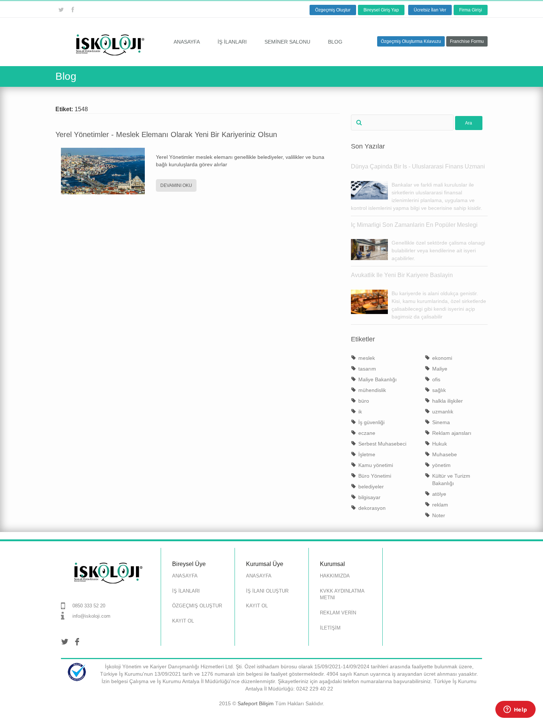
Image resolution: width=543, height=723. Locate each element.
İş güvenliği (371, 422)
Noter (438, 515)
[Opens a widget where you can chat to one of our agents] (515, 710)
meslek (366, 358)
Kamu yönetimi (375, 465)
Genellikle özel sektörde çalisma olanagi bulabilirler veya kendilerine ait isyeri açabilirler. (438, 250)
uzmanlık (442, 412)
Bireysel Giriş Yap (381, 10)
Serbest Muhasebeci (382, 444)
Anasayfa (187, 42)
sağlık (439, 390)
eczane (366, 433)
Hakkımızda (335, 576)
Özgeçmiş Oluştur (333, 10)
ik (360, 412)
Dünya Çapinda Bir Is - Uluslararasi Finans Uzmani (418, 166)
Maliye (439, 369)
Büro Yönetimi (374, 476)
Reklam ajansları (451, 433)
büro (363, 401)
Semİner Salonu (287, 42)
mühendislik (372, 390)
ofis (436, 379)
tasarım (367, 369)
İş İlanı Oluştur (267, 591)
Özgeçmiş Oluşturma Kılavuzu (411, 41)
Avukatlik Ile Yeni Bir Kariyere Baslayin (402, 275)
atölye (439, 494)
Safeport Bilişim (256, 703)
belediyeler (371, 487)
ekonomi (442, 358)
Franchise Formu (467, 41)
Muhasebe (444, 454)
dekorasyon (372, 508)
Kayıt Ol (183, 621)
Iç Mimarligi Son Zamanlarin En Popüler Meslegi (414, 225)
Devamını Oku (176, 185)
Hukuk (439, 444)
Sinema (441, 422)
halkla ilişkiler (447, 401)
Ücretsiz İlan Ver (430, 10)
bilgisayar (369, 497)
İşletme (366, 454)
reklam (440, 505)
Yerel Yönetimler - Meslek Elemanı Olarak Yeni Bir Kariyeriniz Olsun (166, 134)
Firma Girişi (470, 10)
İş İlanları (232, 42)
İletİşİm (330, 628)
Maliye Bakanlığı (377, 379)
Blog (335, 42)
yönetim (441, 465)
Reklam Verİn (338, 612)
